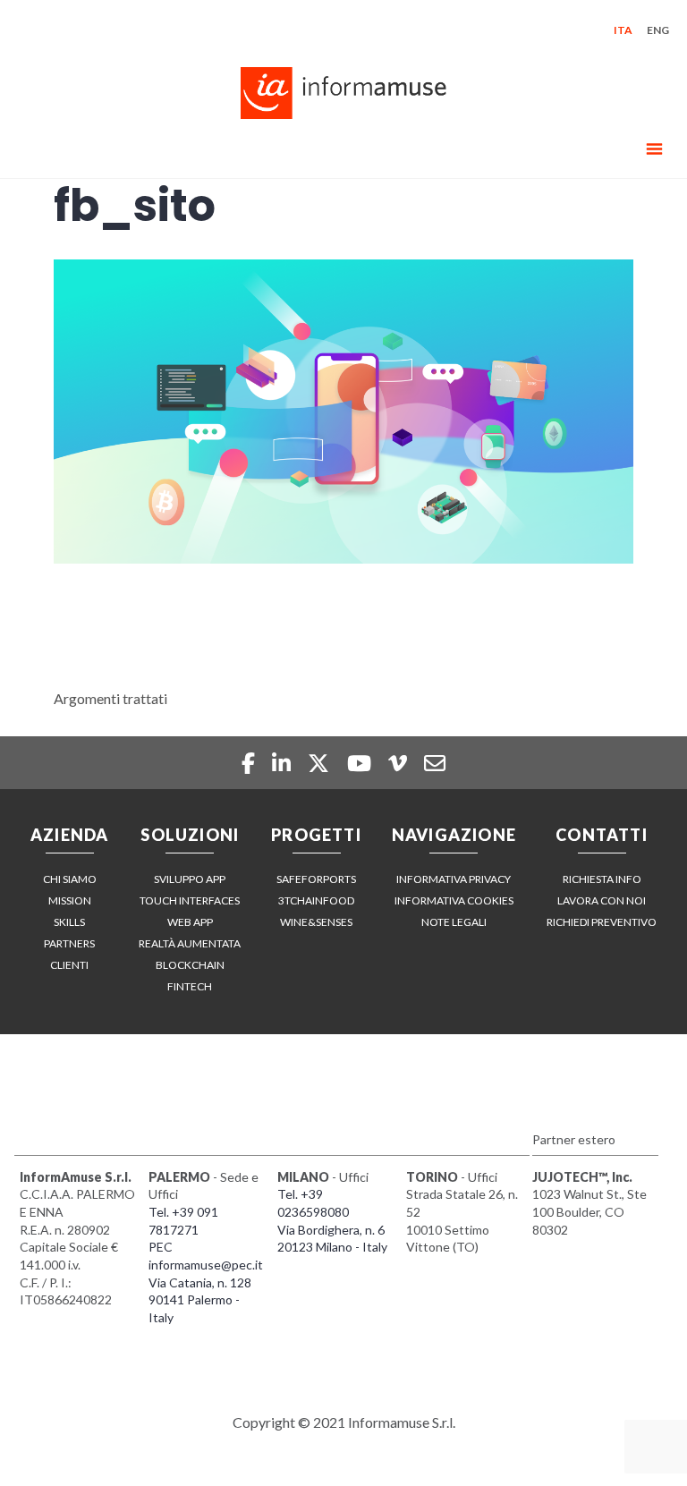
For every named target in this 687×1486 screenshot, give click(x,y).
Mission (69, 900)
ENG (658, 30)
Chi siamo (70, 879)
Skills (69, 922)
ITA (623, 30)
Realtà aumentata (190, 943)
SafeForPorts (316, 879)
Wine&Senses (316, 922)
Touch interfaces (190, 900)
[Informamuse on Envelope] (435, 763)
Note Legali (454, 922)
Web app (190, 922)
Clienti (69, 965)
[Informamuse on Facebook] (249, 763)
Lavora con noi (601, 900)
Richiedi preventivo (602, 922)
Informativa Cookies (453, 900)
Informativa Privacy (453, 879)
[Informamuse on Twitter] (320, 763)
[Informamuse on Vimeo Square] (400, 763)
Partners (69, 943)
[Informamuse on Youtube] (361, 763)
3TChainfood (316, 900)
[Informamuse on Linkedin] (283, 763)
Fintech (189, 986)
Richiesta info (602, 879)
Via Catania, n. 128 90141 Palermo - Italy (199, 1300)
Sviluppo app (189, 879)
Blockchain (190, 965)
